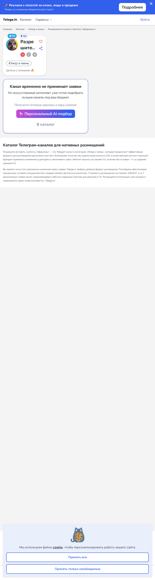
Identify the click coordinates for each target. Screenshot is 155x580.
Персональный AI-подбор (48, 113)
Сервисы (42, 19)
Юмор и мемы (36, 29)
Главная (7, 29)
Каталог (26, 19)
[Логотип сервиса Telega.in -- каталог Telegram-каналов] (10, 19)
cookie (58, 547)
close (151, 4)
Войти (145, 19)
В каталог (45, 124)
